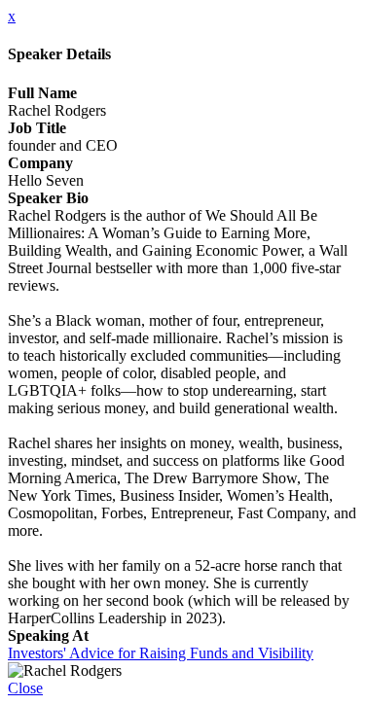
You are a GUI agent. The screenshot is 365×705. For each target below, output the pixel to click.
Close (25, 688)
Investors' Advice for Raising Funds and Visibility (160, 653)
